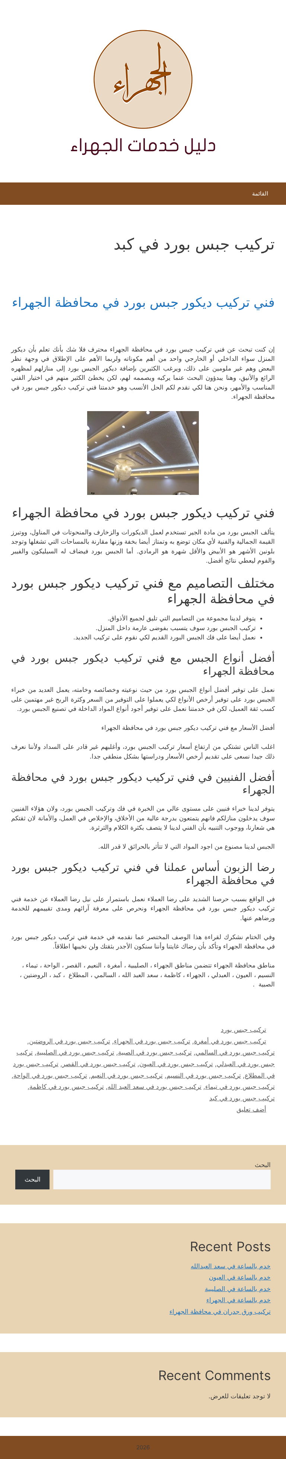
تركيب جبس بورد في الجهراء (152, 1041)
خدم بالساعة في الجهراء (238, 1300)
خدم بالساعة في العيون (240, 1277)
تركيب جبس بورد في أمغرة (230, 1041)
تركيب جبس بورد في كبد (242, 1098)
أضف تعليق (251, 1109)
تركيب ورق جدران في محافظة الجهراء (220, 1311)
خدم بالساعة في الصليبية (238, 1289)
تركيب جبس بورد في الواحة (50, 1075)
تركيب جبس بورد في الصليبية (75, 1052)
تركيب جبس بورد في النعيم (127, 1075)
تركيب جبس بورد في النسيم (203, 1075)
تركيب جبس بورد (243, 1029)
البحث (263, 1165)
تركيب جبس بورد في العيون (176, 1064)
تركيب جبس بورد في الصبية (155, 1052)
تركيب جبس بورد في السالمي (235, 1052)
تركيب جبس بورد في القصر (99, 1064)
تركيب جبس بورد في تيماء (240, 1086)
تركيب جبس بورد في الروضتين (69, 1041)
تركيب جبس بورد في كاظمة (66, 1086)
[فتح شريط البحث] (11, 195)
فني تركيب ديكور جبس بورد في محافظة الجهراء (143, 302)
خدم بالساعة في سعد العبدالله (231, 1266)
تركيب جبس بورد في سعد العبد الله (154, 1086)
